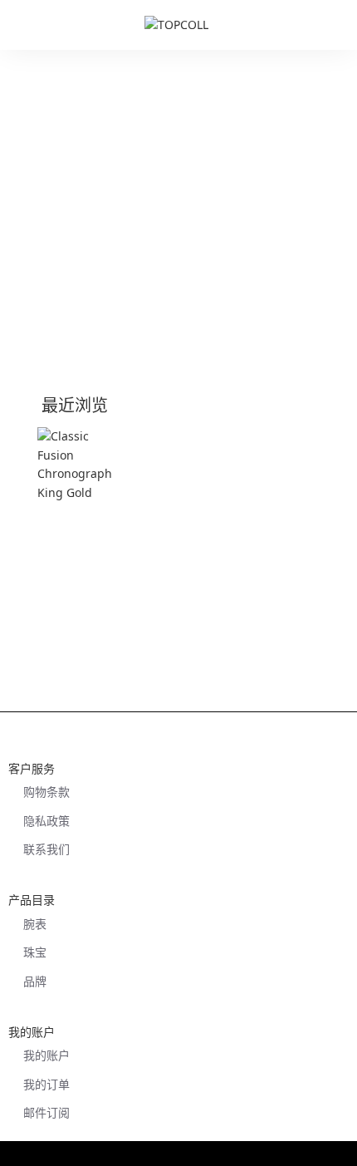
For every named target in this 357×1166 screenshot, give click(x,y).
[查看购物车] (336, 25)
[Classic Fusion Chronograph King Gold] (81, 471)
